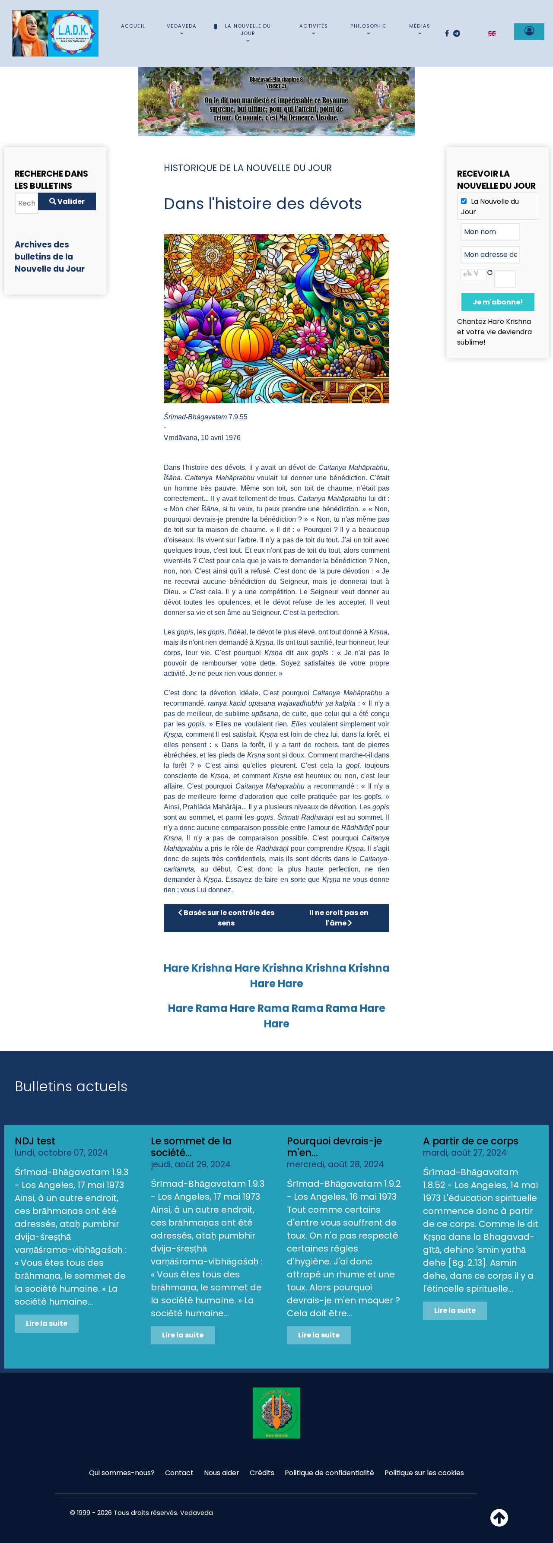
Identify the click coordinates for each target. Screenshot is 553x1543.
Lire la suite (46, 1323)
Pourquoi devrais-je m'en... (334, 1147)
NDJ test (35, 1141)
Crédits (262, 1473)
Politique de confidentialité (329, 1473)
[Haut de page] (499, 1523)
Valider (70, 201)
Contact (179, 1473)
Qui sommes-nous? (122, 1473)
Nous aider (221, 1473)
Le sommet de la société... (191, 1147)
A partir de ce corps (470, 1141)
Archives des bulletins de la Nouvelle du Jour (50, 257)
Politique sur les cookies (424, 1473)
